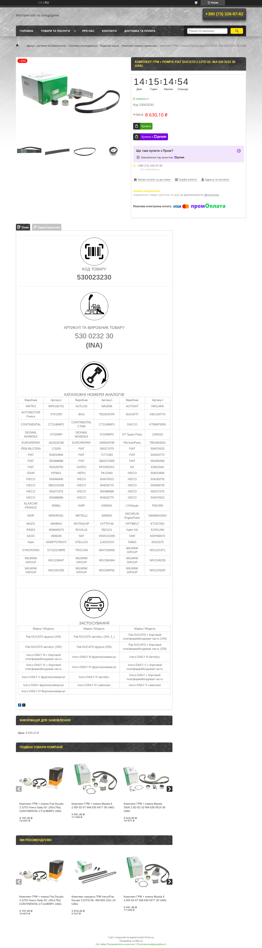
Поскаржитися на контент (121, 944)
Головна (26, 30)
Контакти (109, 30)
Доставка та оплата (139, 30)
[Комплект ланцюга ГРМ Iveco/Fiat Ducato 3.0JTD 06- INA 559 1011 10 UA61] (94, 872)
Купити (146, 126)
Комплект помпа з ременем (139, 45)
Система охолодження (83, 45)
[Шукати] (237, 31)
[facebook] (19, 705)
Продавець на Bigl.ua (131, 941)
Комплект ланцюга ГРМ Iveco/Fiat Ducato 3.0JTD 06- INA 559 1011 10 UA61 (93, 900)
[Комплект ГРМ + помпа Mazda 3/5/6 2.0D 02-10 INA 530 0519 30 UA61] (146, 779)
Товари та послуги (55, 30)
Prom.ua (149, 937)
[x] (23, 705)
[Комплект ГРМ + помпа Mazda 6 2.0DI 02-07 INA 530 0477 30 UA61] (94, 779)
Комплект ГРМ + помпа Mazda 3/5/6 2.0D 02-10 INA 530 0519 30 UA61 (144, 807)
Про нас (88, 30)
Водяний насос (109, 45)
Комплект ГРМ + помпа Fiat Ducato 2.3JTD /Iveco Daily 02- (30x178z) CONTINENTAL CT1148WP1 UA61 (41, 807)
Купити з (147, 136)
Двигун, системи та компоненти (46, 45)
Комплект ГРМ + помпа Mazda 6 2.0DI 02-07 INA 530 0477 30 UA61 (93, 805)
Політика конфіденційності (151, 944)
